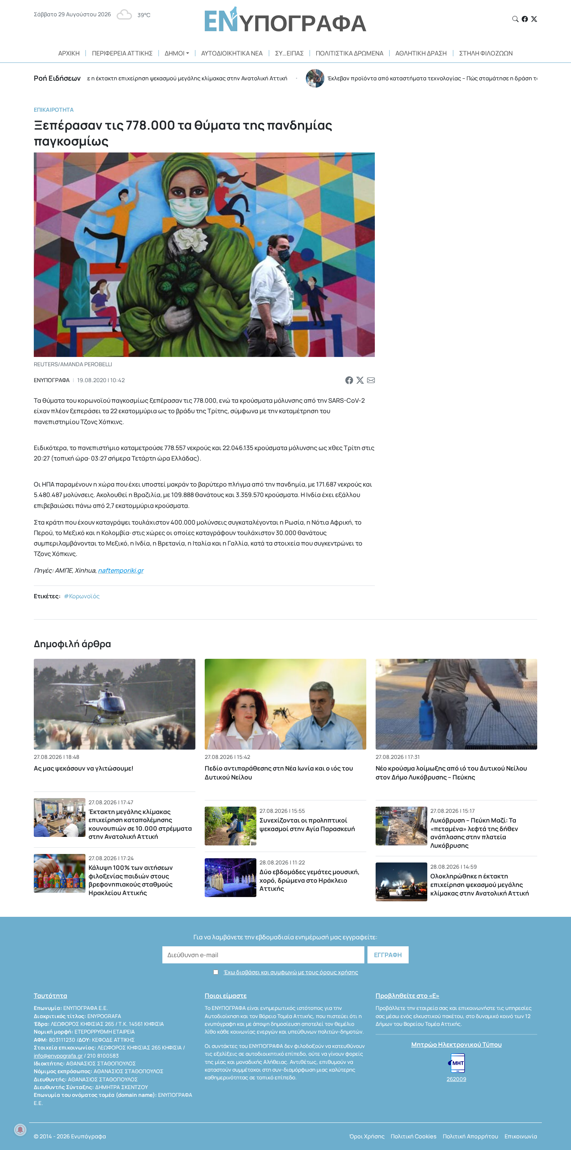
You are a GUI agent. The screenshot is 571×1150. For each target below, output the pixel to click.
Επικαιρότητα (54, 109)
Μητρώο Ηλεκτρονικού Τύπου (456, 1044)
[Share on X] (360, 380)
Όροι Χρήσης (367, 1136)
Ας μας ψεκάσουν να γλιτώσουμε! (84, 768)
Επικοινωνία (521, 1136)
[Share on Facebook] (349, 380)
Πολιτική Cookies (414, 1136)
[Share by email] (371, 380)
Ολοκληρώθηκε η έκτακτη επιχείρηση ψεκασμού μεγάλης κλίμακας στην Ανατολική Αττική (479, 884)
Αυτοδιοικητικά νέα (232, 53)
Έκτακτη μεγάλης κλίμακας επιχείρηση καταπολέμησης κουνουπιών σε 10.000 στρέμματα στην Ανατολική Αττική (140, 824)
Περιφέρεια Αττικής (122, 53)
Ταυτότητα (50, 995)
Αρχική (69, 53)
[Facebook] (525, 19)
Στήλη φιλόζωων (486, 53)
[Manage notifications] (20, 1130)
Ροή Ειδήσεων (57, 78)
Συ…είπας (289, 53)
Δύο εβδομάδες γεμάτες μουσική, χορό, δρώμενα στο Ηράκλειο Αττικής (309, 880)
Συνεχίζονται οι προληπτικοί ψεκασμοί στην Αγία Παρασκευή (307, 824)
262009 (456, 1079)
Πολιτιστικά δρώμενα (349, 53)
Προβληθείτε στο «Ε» (407, 995)
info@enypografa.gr (58, 1055)
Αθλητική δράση (421, 53)
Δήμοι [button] (175, 53)
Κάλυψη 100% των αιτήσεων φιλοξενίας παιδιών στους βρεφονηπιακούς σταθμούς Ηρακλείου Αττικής (131, 880)
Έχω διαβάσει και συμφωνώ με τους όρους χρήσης (291, 972)
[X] (534, 19)
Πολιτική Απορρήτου (470, 1136)
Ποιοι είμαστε (226, 995)
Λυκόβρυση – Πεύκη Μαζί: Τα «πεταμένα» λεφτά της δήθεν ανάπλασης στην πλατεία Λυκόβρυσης (474, 833)
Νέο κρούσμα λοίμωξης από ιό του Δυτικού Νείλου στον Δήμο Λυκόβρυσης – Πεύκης (451, 772)
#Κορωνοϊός (82, 596)
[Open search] (515, 19)
